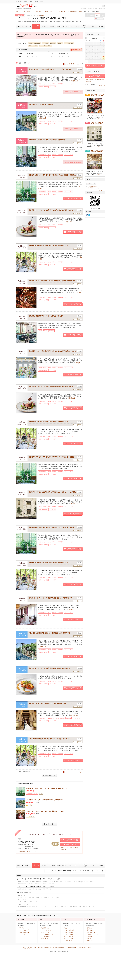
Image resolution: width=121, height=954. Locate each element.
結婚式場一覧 (44, 938)
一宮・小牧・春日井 (36, 889)
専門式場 (32, 897)
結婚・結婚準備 (91, 932)
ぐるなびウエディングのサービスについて (83, 947)
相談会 (49, 45)
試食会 (30, 43)
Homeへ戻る (83, 8)
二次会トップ (67, 928)
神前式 (20, 901)
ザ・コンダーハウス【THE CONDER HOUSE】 (42, 18)
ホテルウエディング (23, 897)
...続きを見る (74, 81)
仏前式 (35, 901)
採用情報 (55, 947)
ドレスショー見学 (69, 43)
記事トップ (89, 928)
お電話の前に (22, 851)
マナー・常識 (22, 934)
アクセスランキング (69, 938)
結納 (88, 930)
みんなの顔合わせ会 (24, 932)
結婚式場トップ (45, 928)
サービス (61, 26)
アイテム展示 (42, 45)
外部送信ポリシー (48, 947)
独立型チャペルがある (60, 906)
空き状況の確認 (74, 848)
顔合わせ (92, 930)
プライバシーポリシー (38, 947)
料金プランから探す (92, 8)
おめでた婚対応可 (83, 906)
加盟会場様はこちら (62, 947)
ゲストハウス (39, 897)
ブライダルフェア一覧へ (71, 840)
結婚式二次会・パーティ (93, 934)
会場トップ (20, 26)
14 (77, 63)
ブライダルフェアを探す (47, 934)
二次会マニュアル (68, 936)
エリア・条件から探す (24, 930)
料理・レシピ (90, 940)
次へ (81, 63)
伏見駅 (42, 15)
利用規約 (30, 947)
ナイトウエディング (49, 906)
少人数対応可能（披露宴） (25, 906)
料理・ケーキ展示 (33, 45)
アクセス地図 (85, 26)
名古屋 (38, 15)
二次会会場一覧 (68, 940)
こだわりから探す (68, 934)
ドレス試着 (45, 43)
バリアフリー (92, 906)
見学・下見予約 (71, 844)
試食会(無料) (37, 43)
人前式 (30, 901)
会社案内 (24, 947)
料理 (45, 26)
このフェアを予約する (73, 198)
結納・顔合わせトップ (24, 928)
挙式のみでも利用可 (72, 906)
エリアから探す (102, 8)
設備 (53, 26)
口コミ (101, 26)
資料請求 (63, 849)
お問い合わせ (64, 848)
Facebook (87, 215)
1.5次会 (35, 906)
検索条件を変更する (49, 775)
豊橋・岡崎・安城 (26, 889)
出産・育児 (89, 938)
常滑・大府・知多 (47, 889)
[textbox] (91, 6)
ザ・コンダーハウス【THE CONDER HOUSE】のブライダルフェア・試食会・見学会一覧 (75, 871)
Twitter (89, 215)
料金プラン (28, 26)
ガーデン (40, 906)
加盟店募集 (70, 947)
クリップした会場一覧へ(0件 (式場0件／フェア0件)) (93, 187)
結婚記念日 (89, 936)
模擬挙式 (60, 43)
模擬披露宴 (52, 43)
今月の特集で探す (45, 936)
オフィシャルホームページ (32, 851)
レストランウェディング (49, 897)
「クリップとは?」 (99, 190)
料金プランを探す (45, 932)
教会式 (25, 901)
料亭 (58, 897)
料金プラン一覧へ (49, 824)
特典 (93, 26)
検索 (103, 6)
